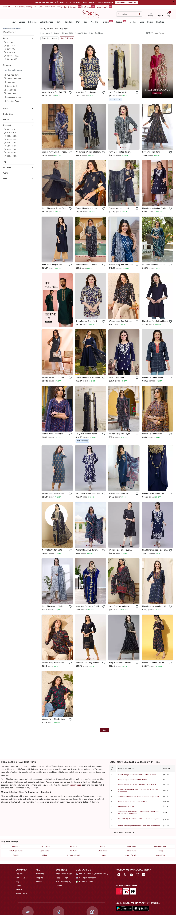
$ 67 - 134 (11, 49)
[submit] (140, 14)
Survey (59, 7)
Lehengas (32, 22)
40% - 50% (12, 142)
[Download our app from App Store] (141, 908)
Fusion (150, 22)
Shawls (15, 855)
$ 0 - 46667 (12, 59)
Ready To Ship (81, 33)
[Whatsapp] (119, 874)
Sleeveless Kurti (160, 846)
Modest (133, 22)
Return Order (50, 7)
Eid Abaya (102, 855)
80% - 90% (12, 156)
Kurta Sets (10, 82)
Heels (102, 846)
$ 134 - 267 (12, 52)
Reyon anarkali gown (126, 806)
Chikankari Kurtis (13, 97)
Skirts (44, 855)
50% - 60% (12, 146)
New (13, 22)
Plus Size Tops (12, 101)
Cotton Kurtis (11, 86)
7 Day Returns (18, 7)
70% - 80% (12, 152)
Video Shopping (104, 7)
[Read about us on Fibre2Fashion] (133, 891)
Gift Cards (89, 7)
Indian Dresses (44, 846)
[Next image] (70, 67)
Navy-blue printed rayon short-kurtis (132, 801)
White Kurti (102, 851)
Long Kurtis (11, 90)
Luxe (142, 22)
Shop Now (59, 85)
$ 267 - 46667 (13, 56)
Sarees (22, 22)
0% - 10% (11, 129)
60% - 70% (12, 149)
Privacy (18, 889)
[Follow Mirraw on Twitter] (125, 874)
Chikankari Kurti (73, 855)
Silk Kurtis (73, 851)
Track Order (38, 7)
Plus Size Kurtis (12, 75)
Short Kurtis (11, 93)
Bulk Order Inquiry (72, 7)
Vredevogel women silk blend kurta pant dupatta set (138, 797)
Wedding (94, 22)
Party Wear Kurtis (16, 851)
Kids (85, 22)
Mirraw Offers (21, 893)
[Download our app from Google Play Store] (124, 908)
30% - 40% (12, 139)
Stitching (29, 7)
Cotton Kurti (160, 855)
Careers (59, 885)
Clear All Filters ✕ (67, 38)
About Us (19, 874)
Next (104, 730)
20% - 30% (12, 136)
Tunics (160, 851)
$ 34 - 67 (11, 46)
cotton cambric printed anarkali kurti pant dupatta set (139, 826)
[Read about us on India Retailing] (126, 891)
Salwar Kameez (46, 22)
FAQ (37, 885)
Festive (121, 21)
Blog (17, 881)
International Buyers (64, 874)
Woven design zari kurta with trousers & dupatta (137, 775)
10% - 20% (11, 133)
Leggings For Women (131, 855)
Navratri (107, 21)
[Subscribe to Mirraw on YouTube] (131, 874)
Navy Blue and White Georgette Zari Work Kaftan (137, 784)
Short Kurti (131, 851)
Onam (56, 33)
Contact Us (7, 7)
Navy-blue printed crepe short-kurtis (132, 780)
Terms (18, 885)
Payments (40, 874)
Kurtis (59, 22)
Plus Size (160, 22)
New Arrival (46, 33)
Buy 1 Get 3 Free (97, 33)
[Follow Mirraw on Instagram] (137, 874)
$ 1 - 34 (10, 42)
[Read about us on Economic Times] (119, 891)
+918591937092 (86, 881)
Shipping (39, 878)
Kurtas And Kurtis (13, 78)
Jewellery (69, 22)
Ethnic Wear (131, 846)
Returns (39, 881)
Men (78, 22)
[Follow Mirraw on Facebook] (143, 874)
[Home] (91, 14)
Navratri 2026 (67, 33)
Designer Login (62, 878)
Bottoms (73, 846)
